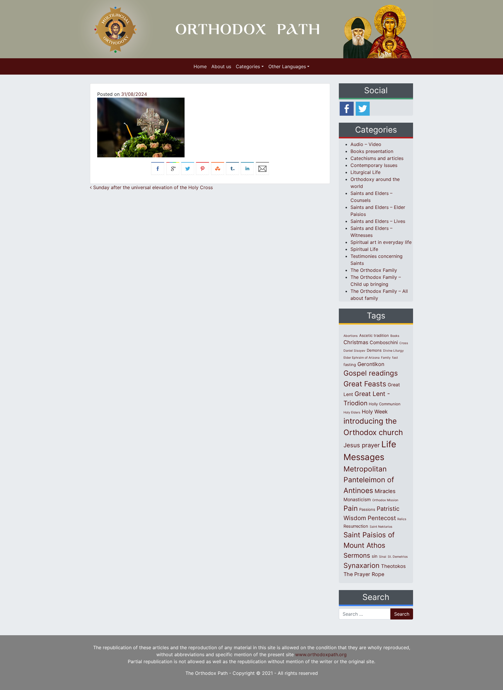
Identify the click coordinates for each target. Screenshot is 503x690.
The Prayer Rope (363, 574)
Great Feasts (364, 383)
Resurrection (355, 526)
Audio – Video (365, 144)
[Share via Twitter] (187, 168)
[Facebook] (347, 108)
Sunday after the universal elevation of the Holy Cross (152, 187)
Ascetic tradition (374, 335)
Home (200, 66)
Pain (350, 508)
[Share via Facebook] (157, 168)
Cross (403, 343)
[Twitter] (363, 108)
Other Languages (287, 66)
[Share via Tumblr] (232, 168)
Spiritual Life (364, 249)
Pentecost (382, 518)
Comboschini (384, 342)
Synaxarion (361, 565)
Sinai (382, 557)
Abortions (350, 336)
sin (375, 556)
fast (395, 358)
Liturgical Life (365, 172)
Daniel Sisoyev (354, 351)
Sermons (356, 555)
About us (221, 66)
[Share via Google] (172, 168)
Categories (248, 66)
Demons (374, 350)
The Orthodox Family (373, 270)
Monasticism (357, 499)
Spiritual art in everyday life (381, 242)
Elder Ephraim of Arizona (361, 358)
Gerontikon (370, 364)
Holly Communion (385, 404)
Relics (401, 519)
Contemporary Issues (373, 165)
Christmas (355, 342)
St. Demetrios (398, 557)
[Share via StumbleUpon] (217, 168)
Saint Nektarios (381, 527)
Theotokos (393, 566)
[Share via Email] (262, 168)
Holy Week (375, 412)
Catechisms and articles (376, 158)
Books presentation (371, 151)
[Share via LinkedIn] (247, 168)
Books (394, 336)
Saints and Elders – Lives (377, 221)
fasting (349, 364)
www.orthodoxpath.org (321, 654)
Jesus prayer (361, 445)
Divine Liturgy (393, 351)
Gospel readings (370, 373)
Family (386, 358)
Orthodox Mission (385, 500)
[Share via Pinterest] (202, 168)
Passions (367, 509)
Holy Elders (351, 412)
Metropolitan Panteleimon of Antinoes (368, 479)
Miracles (385, 491)
